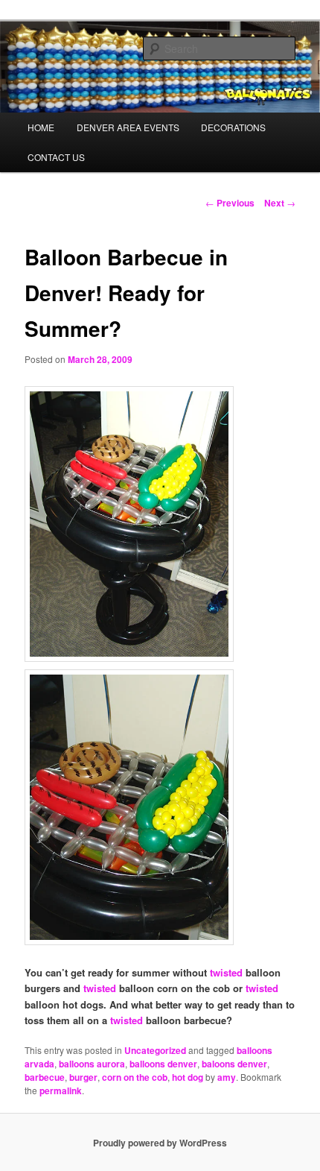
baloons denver (234, 1063)
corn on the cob (134, 1077)
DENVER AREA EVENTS (128, 127)
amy (226, 1077)
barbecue (45, 1077)
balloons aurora (92, 1063)
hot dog (187, 1077)
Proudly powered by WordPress (160, 1142)
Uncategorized (155, 1050)
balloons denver (163, 1063)
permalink (60, 1090)
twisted (225, 972)
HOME (41, 127)
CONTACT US (56, 157)
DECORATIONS (233, 127)
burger (83, 1077)
